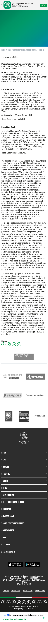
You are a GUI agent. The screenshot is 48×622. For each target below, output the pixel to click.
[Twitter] (9, 344)
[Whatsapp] (19, 344)
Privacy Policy (28, 591)
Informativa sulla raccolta (14, 619)
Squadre (5, 467)
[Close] (1, 5)
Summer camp (7, 516)
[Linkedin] (14, 344)
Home (3, 50)
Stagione (5, 474)
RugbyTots (6, 509)
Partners (5, 544)
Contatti (6, 591)
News (9, 50)
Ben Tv (4, 488)
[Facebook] (3, 344)
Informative (15, 591)
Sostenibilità (7, 530)
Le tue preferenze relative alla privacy (26, 615)
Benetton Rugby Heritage (12, 502)
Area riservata (8, 552)
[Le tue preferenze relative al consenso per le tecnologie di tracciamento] (44, 618)
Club (3, 459)
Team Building (7, 495)
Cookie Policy (40, 591)
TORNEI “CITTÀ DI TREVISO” (12, 523)
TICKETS (4, 481)
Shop (3, 537)
